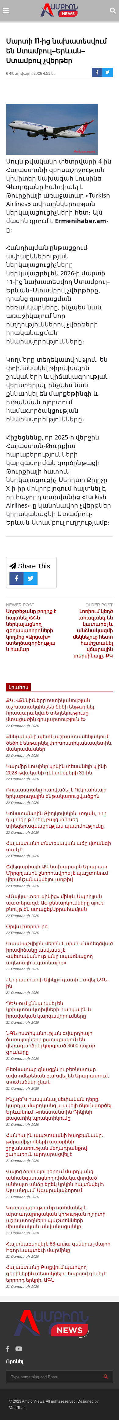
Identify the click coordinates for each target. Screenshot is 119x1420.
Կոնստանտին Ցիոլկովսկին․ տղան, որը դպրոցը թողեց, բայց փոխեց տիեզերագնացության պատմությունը (56, 820)
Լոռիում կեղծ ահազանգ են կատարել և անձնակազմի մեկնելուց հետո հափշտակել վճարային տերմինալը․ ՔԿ (93, 633)
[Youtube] (18, 1349)
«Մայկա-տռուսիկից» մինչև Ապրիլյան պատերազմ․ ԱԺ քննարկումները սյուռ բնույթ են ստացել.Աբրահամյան (54, 903)
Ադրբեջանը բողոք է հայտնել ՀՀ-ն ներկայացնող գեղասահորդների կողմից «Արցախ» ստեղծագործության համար (31, 630)
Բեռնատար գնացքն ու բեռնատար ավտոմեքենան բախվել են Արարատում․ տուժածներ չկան (57, 1076)
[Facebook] (97, 72)
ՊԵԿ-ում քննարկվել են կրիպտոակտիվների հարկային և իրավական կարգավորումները (49, 1010)
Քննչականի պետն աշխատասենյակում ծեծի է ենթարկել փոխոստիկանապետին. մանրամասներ (59, 743)
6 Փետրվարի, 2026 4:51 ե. (30, 73)
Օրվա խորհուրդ (27, 926)
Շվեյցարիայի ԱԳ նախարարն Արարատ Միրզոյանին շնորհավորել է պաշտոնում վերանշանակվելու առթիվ (57, 873)
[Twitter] (107, 72)
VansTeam (18, 1408)
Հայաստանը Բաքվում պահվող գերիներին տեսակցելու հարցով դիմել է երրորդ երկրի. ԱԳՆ (56, 1274)
